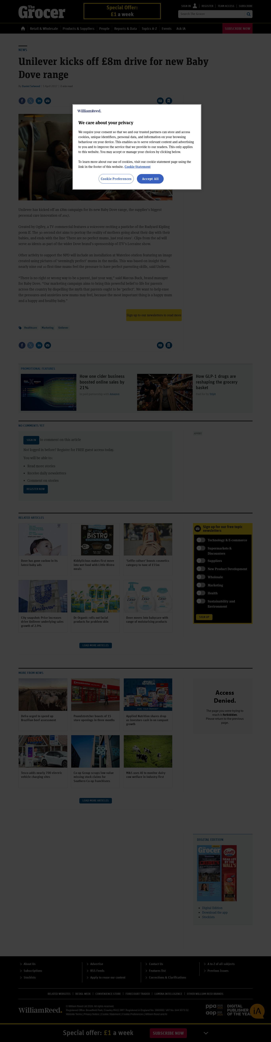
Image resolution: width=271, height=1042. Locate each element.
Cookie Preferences (116, 178)
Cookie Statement (138, 166)
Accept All (150, 178)
